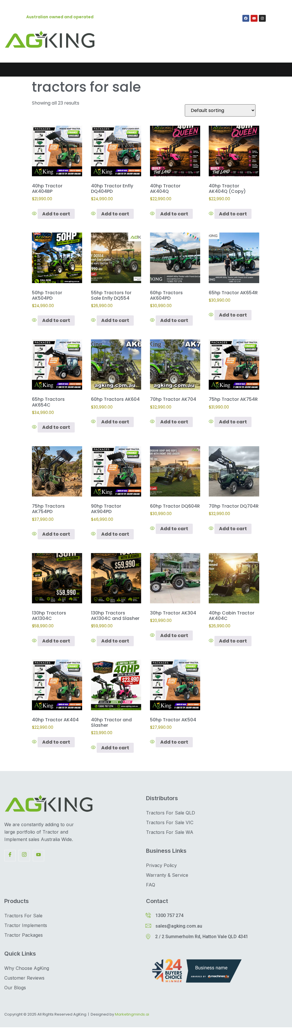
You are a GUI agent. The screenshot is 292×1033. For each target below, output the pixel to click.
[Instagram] (262, 18)
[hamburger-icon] (282, 69)
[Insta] (24, 855)
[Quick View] (35, 214)
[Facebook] (245, 18)
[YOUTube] (38, 855)
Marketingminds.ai (132, 1014)
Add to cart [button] (56, 214)
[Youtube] (254, 18)
